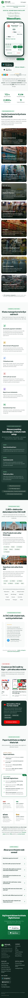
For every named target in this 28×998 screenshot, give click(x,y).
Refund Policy (18, 955)
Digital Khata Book (5, 967)
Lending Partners (19, 968)
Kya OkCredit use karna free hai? (12, 863)
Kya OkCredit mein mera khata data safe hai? (12, 889)
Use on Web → (4, 984)
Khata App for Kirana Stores (6, 971)
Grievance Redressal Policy (20, 966)
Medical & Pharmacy (8, 193)
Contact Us (17, 946)
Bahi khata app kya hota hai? (10, 858)
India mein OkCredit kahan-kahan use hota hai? (12, 882)
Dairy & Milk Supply (8, 266)
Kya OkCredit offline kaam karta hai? (13, 895)
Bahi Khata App (4, 965)
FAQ (11, 834)
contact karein (21, 834)
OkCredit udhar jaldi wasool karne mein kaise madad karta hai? (12, 869)
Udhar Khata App (5, 963)
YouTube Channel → (6, 986)
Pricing (16, 950)
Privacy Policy (18, 954)
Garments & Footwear (9, 211)
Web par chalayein (20, 67)
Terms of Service (19, 952)
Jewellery (5, 229)
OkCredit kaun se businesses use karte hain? (12, 876)
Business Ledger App (6, 969)
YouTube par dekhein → (12, 722)
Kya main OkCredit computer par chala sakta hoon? (12, 901)
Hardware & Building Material (11, 248)
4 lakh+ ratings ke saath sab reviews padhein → (16, 651)
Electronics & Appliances (10, 174)
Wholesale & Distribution (10, 284)
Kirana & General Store (9, 138)
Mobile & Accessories (9, 156)
